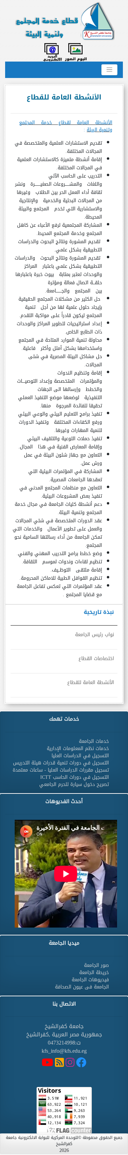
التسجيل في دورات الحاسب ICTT (74, 777)
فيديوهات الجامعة (90, 979)
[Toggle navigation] (109, 69)
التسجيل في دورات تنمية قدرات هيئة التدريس (61, 762)
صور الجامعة (96, 965)
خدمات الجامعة (94, 741)
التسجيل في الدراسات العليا (80, 755)
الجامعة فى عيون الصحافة (82, 987)
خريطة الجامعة (94, 972)
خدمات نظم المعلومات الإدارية (78, 748)
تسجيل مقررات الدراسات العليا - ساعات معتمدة (61, 770)
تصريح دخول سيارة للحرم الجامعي (74, 784)
